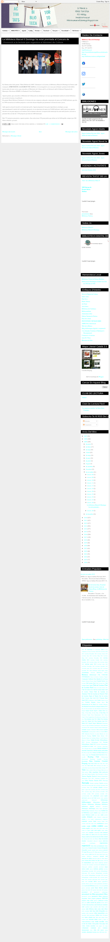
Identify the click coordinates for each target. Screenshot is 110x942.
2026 (85, 562)
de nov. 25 (90, 497)
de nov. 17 (90, 486)
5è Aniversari (88, 649)
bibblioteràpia (104, 800)
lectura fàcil (88, 860)
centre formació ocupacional (101, 817)
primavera (105, 896)
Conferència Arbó (93, 700)
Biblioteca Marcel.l (87, 227)
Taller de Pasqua (97, 770)
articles (98, 798)
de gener (88, 444)
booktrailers (92, 810)
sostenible (95, 907)
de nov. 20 (90, 491)
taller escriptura (85, 911)
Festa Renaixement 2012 (97, 715)
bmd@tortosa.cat (87, 50)
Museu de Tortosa (86, 740)
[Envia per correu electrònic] (3, 124)
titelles (96, 919)
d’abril (88, 452)
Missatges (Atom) (16, 136)
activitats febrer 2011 (87, 787)
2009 (85, 442)
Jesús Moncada (104, 725)
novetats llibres (92, 881)
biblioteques (85, 808)
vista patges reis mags (102, 926)
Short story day (88, 768)
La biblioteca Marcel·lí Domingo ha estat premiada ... (96, 506)
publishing (99, 639)
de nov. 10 (90, 480)
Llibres (106, 731)
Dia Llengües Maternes (102, 704)
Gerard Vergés (92, 723)
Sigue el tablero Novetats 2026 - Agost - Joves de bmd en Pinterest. (93, 159)
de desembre (89, 514)
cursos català (85, 834)
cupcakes (91, 832)
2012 (85, 523)
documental (105, 839)
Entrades (87, 421)
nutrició (99, 881)
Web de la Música (87, 326)
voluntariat (85, 928)
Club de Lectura (98, 685)
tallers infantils (89, 917)
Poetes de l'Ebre (97, 752)
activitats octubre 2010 (88, 794)
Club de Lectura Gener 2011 (101, 687)
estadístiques (92, 843)
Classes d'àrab (93, 681)
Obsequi (86, 748)
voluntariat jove (95, 928)
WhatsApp (105, 780)
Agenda (24, 30)
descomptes (100, 834)
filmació (84, 848)
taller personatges (91, 915)
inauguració (95, 856)
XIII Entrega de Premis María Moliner (86, 189)
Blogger (101, 377)
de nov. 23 (90, 494)
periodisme (99, 883)
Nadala (92, 740)
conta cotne (102, 828)
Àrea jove (55, 30)
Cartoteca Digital (103, 677)
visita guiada (95, 923)
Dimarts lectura (100, 708)
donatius (84, 841)
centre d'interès (87, 817)
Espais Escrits (89, 710)
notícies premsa (98, 869)
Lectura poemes (92, 731)
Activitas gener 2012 (90, 664)
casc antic (97, 815)
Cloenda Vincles (101, 681)
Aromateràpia (85, 672)
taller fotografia (100, 911)
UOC (89, 778)
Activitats (5, 30)
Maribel (94, 736)
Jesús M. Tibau (86, 338)
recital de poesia (96, 902)
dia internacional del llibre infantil (99, 836)
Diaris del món (92, 708)
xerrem (94, 932)
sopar (91, 907)
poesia (106, 885)
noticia (91, 869)
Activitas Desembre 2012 (91, 653)
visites (83, 926)
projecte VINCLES (102, 898)
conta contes (97, 825)
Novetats (37, 30)
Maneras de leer (104, 734)
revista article (104, 902)
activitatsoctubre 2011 (87, 796)
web (98, 930)
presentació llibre (102, 894)
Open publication (87, 639)
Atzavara (93, 672)
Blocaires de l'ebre (87, 340)
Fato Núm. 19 (96, 713)
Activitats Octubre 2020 (89, 170)
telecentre (91, 919)
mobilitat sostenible (93, 867)
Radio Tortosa (86, 301)
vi (107, 919)
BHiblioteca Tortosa (102, 672)
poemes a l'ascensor (99, 885)
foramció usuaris (92, 848)
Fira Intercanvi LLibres (100, 717)
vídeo (95, 930)
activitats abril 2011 (91, 785)
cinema (83, 819)
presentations (86, 214)
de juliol (88, 461)
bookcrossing (85, 810)
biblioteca (105, 804)
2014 (85, 529)
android (101, 796)
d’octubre (89, 469)
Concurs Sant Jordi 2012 (92, 698)
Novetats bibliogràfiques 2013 (94, 742)
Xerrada (85, 782)
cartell (92, 815)
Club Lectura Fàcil (90, 683)
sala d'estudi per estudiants (101, 905)
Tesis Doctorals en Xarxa (102, 774)
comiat (92, 819)
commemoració (98, 819)
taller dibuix (104, 909)
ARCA (102, 649)
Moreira (106, 738)
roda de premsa (90, 905)
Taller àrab (84, 774)
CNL (99, 675)
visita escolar (99, 921)
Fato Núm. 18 (89, 713)
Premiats (93, 755)
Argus (106, 670)
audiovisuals (84, 800)
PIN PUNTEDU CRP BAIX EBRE (91, 321)
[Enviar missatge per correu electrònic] (61, 124)
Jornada (96, 727)
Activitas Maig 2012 (97, 656)
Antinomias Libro (87, 314)
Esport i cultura (98, 710)
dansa (93, 834)
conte (92, 830)
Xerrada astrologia (94, 783)
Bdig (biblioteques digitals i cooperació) (93, 328)
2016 (85, 534)
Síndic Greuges (102, 768)
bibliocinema (96, 802)
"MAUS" (84, 398)
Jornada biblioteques (103, 727)
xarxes (102, 930)
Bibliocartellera (86, 311)
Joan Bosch (84, 727)
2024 (85, 557)
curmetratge (97, 832)
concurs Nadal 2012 (102, 821)
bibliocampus (86, 802)
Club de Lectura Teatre (99, 689)
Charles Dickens (85, 681)
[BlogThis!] (5, 124)
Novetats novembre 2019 (87, 574)
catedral (106, 815)
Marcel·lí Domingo (86, 736)
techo (87, 919)
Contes (99, 700)
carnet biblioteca (86, 815)
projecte (94, 898)
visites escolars (90, 926)
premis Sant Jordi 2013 (98, 890)
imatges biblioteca (86, 856)
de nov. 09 (90, 477)
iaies (106, 854)
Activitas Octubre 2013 (96, 660)
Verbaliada (97, 778)
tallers (97, 915)
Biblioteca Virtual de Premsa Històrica (93, 279)
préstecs (96, 900)
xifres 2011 (104, 932)
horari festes (102, 854)
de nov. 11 (90, 483)
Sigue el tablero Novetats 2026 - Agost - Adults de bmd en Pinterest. (93, 134)
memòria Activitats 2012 (94, 864)
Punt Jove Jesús (86, 318)
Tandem (89, 774)
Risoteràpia (85, 761)
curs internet (104, 832)
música (83, 869)
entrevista (105, 841)
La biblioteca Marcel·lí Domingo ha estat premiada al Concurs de (35, 41)
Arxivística (85, 306)
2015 (85, 532)
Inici (40, 132)
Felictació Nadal (86, 715)
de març (88, 450)
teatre (106, 917)
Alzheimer (94, 670)
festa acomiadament (99, 846)
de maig (88, 455)
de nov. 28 (90, 502)
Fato (104, 710)
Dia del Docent (85, 708)
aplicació (89, 798)
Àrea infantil (64, 30)
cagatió (91, 812)
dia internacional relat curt (88, 839)
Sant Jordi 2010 (92, 763)
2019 (85, 543)
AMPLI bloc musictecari (89, 323)
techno (83, 919)
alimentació (96, 796)
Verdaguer (102, 778)
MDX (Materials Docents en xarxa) (90, 734)
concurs (84, 821)
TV (107, 768)
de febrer (88, 447)
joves (83, 860)
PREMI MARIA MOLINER (100, 750)
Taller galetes (85, 772)
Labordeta (101, 729)
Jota (97, 729)
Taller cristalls (89, 770)
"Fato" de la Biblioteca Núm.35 (91, 180)
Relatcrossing (105, 757)
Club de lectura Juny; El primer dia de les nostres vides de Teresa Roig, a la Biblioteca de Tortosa (97, 588)
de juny (88, 458)
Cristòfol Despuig (90, 702)
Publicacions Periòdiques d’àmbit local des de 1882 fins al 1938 (94, 283)
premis (106, 888)
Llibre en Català (100, 731)
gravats (106, 852)
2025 (85, 560)
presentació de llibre (89, 894)
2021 (85, 548)
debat (96, 834)
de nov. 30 (90, 511)
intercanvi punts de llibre (98, 858)
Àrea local (46, 30)
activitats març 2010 (90, 791)
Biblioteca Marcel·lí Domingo (90, 230)
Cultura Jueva (100, 702)
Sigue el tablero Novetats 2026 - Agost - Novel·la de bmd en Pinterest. (93, 147)
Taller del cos (104, 770)
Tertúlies (93, 774)
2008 (85, 439)
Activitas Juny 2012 (87, 656)
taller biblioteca (90, 909)
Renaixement (85, 759)
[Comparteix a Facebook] (9, 124)
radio (88, 902)
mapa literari (95, 862)
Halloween (99, 723)
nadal (87, 869)
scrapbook (87, 907)
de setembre (89, 466)
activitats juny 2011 (95, 789)
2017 (85, 537)
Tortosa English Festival (89, 776)
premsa (106, 890)
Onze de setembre (93, 748)
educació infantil (97, 841)
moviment (101, 867)
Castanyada (85, 679)
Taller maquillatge (93, 772)
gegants (89, 850)
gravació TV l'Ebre (93, 852)
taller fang (92, 911)
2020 (85, 546)
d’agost (88, 464)
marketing (101, 862)
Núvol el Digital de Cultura (90, 294)
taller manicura (89, 913)
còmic (90, 834)
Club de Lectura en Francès (96, 694)
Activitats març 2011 (98, 668)
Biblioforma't (93, 675)
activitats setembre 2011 (101, 794)
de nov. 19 (90, 488)
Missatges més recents (8, 132)
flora (87, 848)
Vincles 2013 (98, 780)
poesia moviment (86, 888)
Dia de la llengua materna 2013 (100, 706)
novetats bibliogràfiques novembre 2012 (94, 875)
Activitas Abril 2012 (95, 651)
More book (106, 639)
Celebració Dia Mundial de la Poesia (98, 679)
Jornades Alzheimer (91, 729)
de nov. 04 (90, 474)
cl (86, 819)
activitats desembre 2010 (102, 785)
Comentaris (87, 425)
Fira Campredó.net (90, 717)
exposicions (104, 843)
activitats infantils (98, 787)
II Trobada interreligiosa (94, 725)
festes (106, 846)
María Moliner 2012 (102, 736)
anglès (106, 796)
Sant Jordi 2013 (91, 765)
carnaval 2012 (104, 812)
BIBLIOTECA (15, 30)
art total (94, 798)
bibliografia (105, 802)
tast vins (95, 917)
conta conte (86, 826)
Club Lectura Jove (100, 683)
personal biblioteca (90, 885)
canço (99, 812)
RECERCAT (103, 755)
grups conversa (85, 854)
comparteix (105, 819)
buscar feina (98, 810)
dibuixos (96, 839)
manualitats (87, 863)
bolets (97, 808)
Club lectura (75, 30)
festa (92, 846)
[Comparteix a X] (7, 124)
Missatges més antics (71, 132)
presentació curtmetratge (101, 892)
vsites (91, 930)
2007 (85, 436)
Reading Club (93, 757)
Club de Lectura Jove (87, 689)
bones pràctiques (104, 808)
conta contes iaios (94, 828)
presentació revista (86, 896)
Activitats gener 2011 (87, 668)
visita (92, 921)
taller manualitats (99, 913)
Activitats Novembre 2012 (88, 666)
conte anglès (97, 830)
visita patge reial (103, 923)
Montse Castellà (100, 738)
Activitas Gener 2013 (102, 653)
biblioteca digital (88, 806)
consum (106, 823)
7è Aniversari (96, 649)
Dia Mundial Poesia (87, 706)
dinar (100, 839)
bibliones (84, 804)
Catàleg (30, 30)
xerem (106, 930)
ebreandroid (89, 841)
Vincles (91, 780)
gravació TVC (101, 852)
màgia (106, 867)
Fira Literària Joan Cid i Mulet (92, 719)
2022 (85, 551)
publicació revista (103, 900)
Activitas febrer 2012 (94, 662)
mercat (102, 864)
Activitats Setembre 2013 (101, 666)
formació (99, 848)
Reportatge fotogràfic (96, 759)
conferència (100, 823)
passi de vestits (93, 883)
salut (83, 907)
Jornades (84, 729)
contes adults (104, 830)
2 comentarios (54, 124)
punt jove (84, 902)
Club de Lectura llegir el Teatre (95, 695)
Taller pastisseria (103, 772)
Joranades (92, 727)
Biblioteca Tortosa (87, 216)
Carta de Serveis (94, 677)
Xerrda (101, 783)
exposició (86, 845)
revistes (84, 905)
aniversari (84, 798)
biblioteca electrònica (102, 806)
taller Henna (102, 907)
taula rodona (101, 917)
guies (90, 854)
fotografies (84, 850)
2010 (85, 518)
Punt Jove (85, 299)
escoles (83, 843)
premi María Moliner (97, 888)
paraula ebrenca (85, 883)
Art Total (84, 304)
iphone (106, 858)
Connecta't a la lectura (88, 335)
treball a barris (102, 919)
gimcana (101, 850)
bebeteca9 (94, 800)
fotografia (105, 848)
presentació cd (86, 892)
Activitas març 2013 (102, 664)
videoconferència (86, 921)
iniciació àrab (104, 856)
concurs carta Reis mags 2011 (89, 823)
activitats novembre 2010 (101, 791)
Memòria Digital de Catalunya (89, 738)
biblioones (91, 804)
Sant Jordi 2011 (101, 763)
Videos (86, 780)
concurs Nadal (92, 821)
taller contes (98, 909)
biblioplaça (98, 804)
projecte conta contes (87, 900)
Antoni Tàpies (101, 670)
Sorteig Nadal (95, 768)
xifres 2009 (99, 932)
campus (96, 812)
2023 (85, 554)
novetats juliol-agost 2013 (94, 879)
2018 (85, 540)
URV (93, 778)
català (102, 815)
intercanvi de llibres (87, 858)
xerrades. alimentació (87, 932)
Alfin (90, 670)
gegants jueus (95, 850)
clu (89, 819)
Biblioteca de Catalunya (89, 309)
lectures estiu (103, 860)
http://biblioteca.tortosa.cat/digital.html (93, 56)
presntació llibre (97, 896)
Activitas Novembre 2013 (95, 658)
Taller (84, 770)
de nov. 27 (90, 500)
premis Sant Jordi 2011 (87, 890)
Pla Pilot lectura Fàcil (87, 752)
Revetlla (106, 759)
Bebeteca (85, 675)
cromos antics (85, 832)
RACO (98, 755)
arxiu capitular (104, 798)
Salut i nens (85, 297)
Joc (88, 727)
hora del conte (95, 854)
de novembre (90, 472)
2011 (85, 520)
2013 (85, 526)
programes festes (86, 898)
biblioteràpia (92, 808)
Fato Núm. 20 (104, 713)
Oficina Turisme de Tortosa (89, 316)
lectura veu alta (95, 860)
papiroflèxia (105, 881)
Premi (103, 752)
